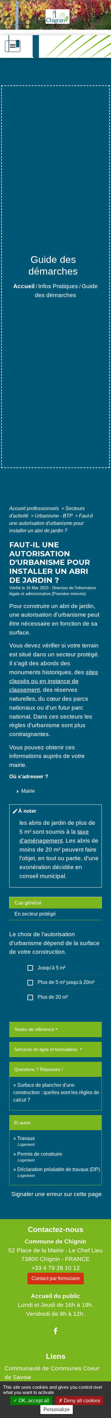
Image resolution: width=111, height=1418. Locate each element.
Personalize (56, 1409)
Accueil (24, 286)
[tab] (55, 902)
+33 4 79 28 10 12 (55, 1268)
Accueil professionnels (34, 508)
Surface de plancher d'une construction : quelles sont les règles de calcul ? (56, 1092)
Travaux (26, 1138)
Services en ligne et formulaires (46, 1049)
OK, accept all (33, 1400)
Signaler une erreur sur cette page (56, 1194)
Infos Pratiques (58, 286)
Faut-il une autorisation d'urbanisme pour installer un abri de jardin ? (51, 523)
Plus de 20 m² (47, 997)
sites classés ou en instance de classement (53, 681)
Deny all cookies (81, 1400)
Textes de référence (34, 1029)
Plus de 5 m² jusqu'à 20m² (60, 982)
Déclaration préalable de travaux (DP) (58, 1169)
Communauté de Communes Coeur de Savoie (52, 1372)
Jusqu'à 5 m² (46, 968)
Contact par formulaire (55, 1278)
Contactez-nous (55, 1229)
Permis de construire (39, 1154)
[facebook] (55, 1331)
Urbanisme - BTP (54, 515)
